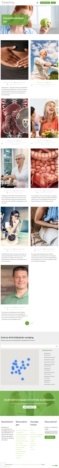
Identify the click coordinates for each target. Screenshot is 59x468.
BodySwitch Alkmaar (49, 357)
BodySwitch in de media (40, 251)
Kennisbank (20, 84)
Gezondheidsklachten (12, 84)
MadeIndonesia (7, 466)
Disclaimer (16, 464)
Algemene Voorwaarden (34, 464)
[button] (37, 3)
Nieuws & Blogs (47, 84)
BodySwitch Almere (49, 362)
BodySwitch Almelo (49, 359)
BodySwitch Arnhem (49, 384)
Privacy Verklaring (24, 464)
